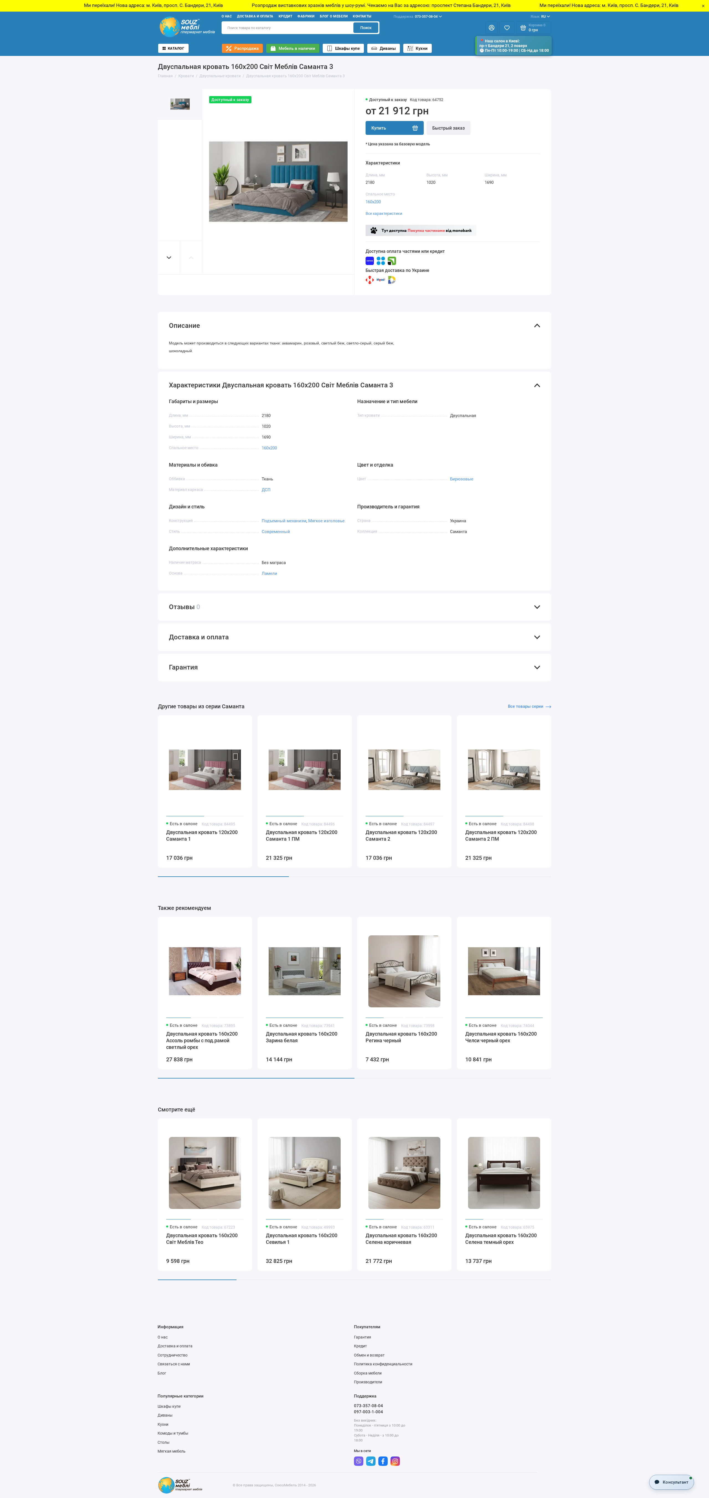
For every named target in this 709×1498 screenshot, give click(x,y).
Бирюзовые (461, 479)
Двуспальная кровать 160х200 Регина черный (401, 1037)
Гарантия (362, 1337)
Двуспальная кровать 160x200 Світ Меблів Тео (202, 1238)
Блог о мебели (334, 16)
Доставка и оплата (255, 16)
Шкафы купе (347, 48)
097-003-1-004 (368, 1411)
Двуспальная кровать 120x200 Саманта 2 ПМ (501, 835)
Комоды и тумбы (173, 1433)
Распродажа (246, 48)
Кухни (422, 48)
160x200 (373, 201)
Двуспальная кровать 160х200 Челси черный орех (501, 1037)
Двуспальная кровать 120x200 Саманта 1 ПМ (301, 835)
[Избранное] (506, 27)
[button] (169, 257)
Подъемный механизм (284, 520)
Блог (162, 1373)
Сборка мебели (368, 1373)
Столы (163, 1442)
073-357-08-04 (416, 16)
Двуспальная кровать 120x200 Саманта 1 (202, 835)
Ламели (269, 573)
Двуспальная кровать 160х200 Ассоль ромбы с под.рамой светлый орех (202, 1040)
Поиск (366, 27)
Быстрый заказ (448, 128)
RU (538, 16)
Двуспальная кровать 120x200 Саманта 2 (401, 835)
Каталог (176, 48)
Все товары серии (525, 706)
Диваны (388, 48)
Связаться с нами (174, 1364)
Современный (276, 531)
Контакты (362, 16)
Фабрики (305, 16)
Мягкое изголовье (326, 520)
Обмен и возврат (369, 1355)
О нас (227, 16)
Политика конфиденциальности (383, 1364)
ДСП (266, 489)
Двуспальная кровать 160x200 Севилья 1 (301, 1238)
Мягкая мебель (172, 1451)
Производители (368, 1382)
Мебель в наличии (297, 48)
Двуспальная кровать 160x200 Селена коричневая (401, 1238)
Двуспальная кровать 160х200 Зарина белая (301, 1037)
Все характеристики (384, 213)
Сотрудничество (172, 1355)
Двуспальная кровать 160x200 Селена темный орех (501, 1238)
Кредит (285, 16)
